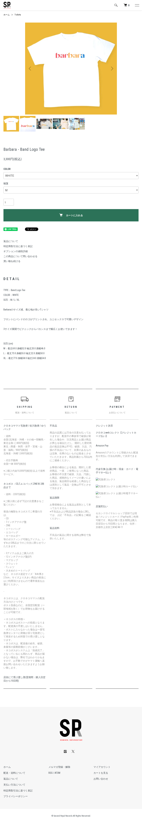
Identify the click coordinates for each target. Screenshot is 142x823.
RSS (50, 772)
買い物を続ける (11, 261)
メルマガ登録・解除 (59, 767)
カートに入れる (74, 215)
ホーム (6, 15)
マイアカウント (102, 767)
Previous (30, 68)
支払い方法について (14, 784)
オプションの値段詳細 (15, 251)
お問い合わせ (101, 778)
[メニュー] (137, 5)
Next (111, 68)
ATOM (57, 772)
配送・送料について (14, 772)
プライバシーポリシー (15, 796)
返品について (10, 241)
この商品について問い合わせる (20, 256)
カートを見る (101, 772)
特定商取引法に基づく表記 (18, 246)
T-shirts (18, 15)
